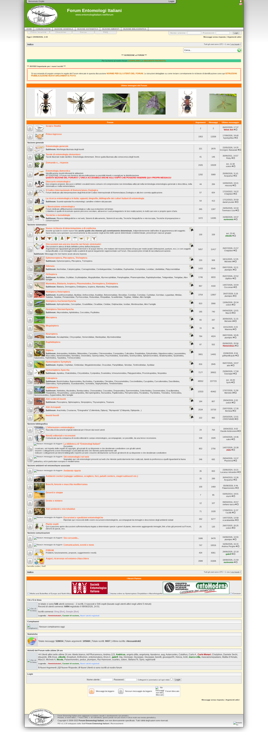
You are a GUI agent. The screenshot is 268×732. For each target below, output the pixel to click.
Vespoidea (161, 373)
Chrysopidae (75, 337)
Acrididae (61, 277)
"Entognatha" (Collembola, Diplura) (92, 410)
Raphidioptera (53, 342)
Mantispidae (100, 337)
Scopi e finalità (53, 126)
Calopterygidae (73, 269)
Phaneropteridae (137, 277)
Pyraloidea (144, 393)
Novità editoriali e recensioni (60, 435)
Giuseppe (228, 374)
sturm (228, 496)
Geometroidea (159, 391)
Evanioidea (106, 373)
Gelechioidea (146, 391)
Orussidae (106, 365)
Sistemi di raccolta (114, 218)
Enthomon (82, 657)
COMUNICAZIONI (43, 29)
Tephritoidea (50, 358)
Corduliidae (118, 269)
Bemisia (228, 411)
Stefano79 (133, 659)
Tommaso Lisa (228, 210)
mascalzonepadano (211, 657)
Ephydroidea (151, 353)
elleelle (228, 236)
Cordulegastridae (104, 269)
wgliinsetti (150, 659)
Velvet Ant (228, 130)
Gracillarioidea (172, 391)
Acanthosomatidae (65, 295)
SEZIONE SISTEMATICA (87, 29)
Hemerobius (228, 346)
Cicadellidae (87, 304)
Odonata (50, 266)
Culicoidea (129, 353)
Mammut (228, 329)
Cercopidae (76, 304)
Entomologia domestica (58, 171)
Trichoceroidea (73, 358)
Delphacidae (117, 304)
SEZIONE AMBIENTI (110, 29)
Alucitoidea (71, 391)
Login (30, 674)
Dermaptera (70, 287)
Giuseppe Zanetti (153, 657)
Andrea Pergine (228, 546)
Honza (179, 657)
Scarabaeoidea (77, 383)
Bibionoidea (82, 353)
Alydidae (77, 295)
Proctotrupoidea (149, 373)
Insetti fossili (52, 415)
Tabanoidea (39, 358)
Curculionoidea (161, 381)
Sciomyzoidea (135, 356)
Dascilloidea (174, 381)
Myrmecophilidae (108, 277)
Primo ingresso (54, 134)
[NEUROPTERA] (81, 238)
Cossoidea (107, 391)
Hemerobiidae (88, 337)
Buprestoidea (75, 381)
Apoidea (60, 373)
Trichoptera (87, 261)
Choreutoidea (96, 391)
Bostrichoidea (63, 381)
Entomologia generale (57, 146)
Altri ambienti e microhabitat (60, 509)
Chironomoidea (105, 353)
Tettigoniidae (167, 277)
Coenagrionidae (88, 269)
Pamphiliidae (117, 365)
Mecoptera (51, 317)
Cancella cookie (33, 566)
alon (228, 365)
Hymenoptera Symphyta (58, 362)
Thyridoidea (155, 393)
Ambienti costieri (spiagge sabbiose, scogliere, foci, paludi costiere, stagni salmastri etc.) (92, 476)
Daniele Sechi (230, 654)
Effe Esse (52, 657)
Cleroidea (109, 381)
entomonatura (95, 657)
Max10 (229, 313)
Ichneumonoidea (119, 373)
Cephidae (69, 365)
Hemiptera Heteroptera (58, 292)
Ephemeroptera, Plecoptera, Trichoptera (66, 258)
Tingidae (127, 297)
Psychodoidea (111, 356)
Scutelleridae (117, 297)
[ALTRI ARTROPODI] (94, 238)
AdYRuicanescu (94, 654)
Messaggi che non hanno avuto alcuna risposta (66, 254)
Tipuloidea (61, 358)
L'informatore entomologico (60, 427)
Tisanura (110, 402)
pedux (83, 659)
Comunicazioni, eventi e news (78, 545)
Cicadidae (98, 304)
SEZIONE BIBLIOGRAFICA (134, 29)
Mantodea (100, 287)
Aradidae (99, 295)
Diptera (49, 350)
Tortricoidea (176, 393)
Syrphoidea (178, 356)
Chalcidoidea (70, 373)
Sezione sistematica (36, 225)
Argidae (60, 365)
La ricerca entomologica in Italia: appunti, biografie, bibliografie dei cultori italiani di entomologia (95, 198)
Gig (121, 657)
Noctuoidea (106, 393)
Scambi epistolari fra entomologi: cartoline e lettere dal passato (84, 201)
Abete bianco (78, 654)
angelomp (144, 654)
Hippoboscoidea (165, 353)
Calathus (183, 654)
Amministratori (54, 616)
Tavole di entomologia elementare (63, 154)
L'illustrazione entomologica (60, 206)
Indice (30, 44)
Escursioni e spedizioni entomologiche (83, 517)
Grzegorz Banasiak (228, 150)
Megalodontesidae (93, 365)
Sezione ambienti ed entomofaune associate (48, 465)
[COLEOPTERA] (36, 238)
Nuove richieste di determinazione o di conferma (71, 228)
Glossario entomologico (58, 181)
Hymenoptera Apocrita (57, 370)
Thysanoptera (99, 402)
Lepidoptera (52, 387)
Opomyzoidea (98, 356)
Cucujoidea (148, 381)
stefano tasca (229, 504)
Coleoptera (51, 378)
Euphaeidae (129, 269)
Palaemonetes (228, 488)
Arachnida (61, 410)
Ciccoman (228, 287)
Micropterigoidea (92, 393)
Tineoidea (165, 393)
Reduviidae (94, 297)
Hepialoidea (51, 393)
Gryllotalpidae (81, 277)
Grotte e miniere (54, 500)
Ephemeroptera (63, 261)
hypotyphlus (228, 138)
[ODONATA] (75, 238)
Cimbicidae (79, 365)
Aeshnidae (61, 269)
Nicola (60, 659)
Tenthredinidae (139, 365)
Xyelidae (150, 365)
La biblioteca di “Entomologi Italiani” (82, 444)
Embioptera (82, 287)
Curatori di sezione (70, 616)
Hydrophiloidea (63, 383)
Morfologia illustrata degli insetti (70, 149)
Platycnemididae (173, 269)
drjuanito (42, 657)
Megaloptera (52, 325)
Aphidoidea (74, 312)
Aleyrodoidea (62, 312)
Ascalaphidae (63, 337)
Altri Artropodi (53, 407)
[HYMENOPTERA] (49, 238)
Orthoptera (51, 274)
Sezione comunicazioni (38, 533)
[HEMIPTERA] (56, 238)
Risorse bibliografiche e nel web (71, 218)
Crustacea (71, 410)
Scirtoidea (89, 383)
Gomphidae (140, 269)
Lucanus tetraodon (228, 472)
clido (228, 450)
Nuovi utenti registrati (89, 616)
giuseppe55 (168, 657)
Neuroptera (52, 334)
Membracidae (137, 304)
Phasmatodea (112, 287)
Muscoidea (50, 356)
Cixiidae (107, 304)
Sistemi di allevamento (95, 218)
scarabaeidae (229, 520)
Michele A (228, 261)
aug (163, 654)
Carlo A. (193, 654)
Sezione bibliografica (37, 424)
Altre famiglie (145, 297)
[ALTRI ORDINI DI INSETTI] (87, 238)
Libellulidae (159, 269)
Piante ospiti (52, 524)
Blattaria (60, 287)
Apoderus (155, 654)
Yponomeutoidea (41, 395)
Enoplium (71, 657)
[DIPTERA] (62, 238)
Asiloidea (72, 353)
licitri (185, 657)
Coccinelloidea (136, 381)
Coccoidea (84, 312)
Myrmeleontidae (114, 337)
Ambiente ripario (72, 470)
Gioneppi (128, 657)
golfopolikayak (228, 356)
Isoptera (91, 287)
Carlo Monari (204, 654)
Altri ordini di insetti (56, 399)
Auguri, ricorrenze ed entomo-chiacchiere (67, 558)
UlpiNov (228, 278)
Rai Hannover (104, 659)
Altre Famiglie (150, 304)
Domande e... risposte (57, 162)
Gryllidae (70, 277)
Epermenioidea (132, 391)
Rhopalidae (105, 297)
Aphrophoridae (63, 304)
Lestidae (150, 269)
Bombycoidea (83, 391)
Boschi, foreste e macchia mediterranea (67, 484)
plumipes (228, 270)
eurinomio (229, 219)
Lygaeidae (169, 295)
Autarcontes (172, 654)
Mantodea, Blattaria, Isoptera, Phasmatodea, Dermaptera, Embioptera (82, 283)
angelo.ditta (132, 654)
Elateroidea (51, 383)
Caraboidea (98, 381)
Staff (44, 566)
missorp (228, 185)
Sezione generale (35, 143)
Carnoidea (93, 353)
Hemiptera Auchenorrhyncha (61, 301)
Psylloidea (94, 312)
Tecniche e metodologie (58, 215)
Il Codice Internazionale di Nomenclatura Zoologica (72, 190)
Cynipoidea (95, 373)
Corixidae (141, 295)
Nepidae (57, 297)
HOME (29, 29)
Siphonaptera (74, 402)
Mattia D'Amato (229, 657)
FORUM (50, 550)
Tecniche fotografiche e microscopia (139, 218)
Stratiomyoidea (165, 356)
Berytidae (123, 295)
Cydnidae (151, 295)
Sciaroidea (123, 356)
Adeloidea (61, 391)
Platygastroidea (134, 373)
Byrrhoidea (87, 381)
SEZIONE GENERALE (63, 29)
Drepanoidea (119, 391)
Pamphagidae (123, 277)
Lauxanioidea (179, 353)
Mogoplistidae (94, 277)
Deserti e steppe (54, 492)
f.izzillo (229, 513)
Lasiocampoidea (77, 393)
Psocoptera (62, 402)
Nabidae (49, 297)
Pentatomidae (69, 297)
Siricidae (128, 365)
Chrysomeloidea (121, 381)
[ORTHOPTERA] (68, 238)
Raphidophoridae (153, 277)
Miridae (178, 295)
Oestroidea (86, 356)
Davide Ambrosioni (228, 431)
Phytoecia (228, 461)
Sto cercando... (71, 538)
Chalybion (228, 194)
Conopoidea (118, 353)
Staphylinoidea (101, 383)
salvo (228, 439)
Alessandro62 (133, 641)
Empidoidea (140, 353)
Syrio (228, 382)
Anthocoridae (88, 295)
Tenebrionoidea (116, 383)
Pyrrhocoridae (82, 297)
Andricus (120, 654)
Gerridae (160, 295)
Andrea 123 (109, 654)
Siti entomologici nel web (76, 457)
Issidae (127, 304)
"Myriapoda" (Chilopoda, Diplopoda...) (125, 410)
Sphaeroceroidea (150, 356)
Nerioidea (75, 356)
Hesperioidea (63, 393)
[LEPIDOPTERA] (43, 238)
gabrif (228, 554)
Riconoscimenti (117, 724)
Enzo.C (107, 657)
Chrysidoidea (83, 373)
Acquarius (228, 176)
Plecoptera (76, 261)
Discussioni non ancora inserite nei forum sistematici (73, 244)
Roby (228, 158)
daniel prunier (228, 202)
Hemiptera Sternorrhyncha (60, 309)
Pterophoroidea (131, 393)
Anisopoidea (62, 353)
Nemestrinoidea (63, 356)
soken (228, 166)
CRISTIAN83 (228, 419)
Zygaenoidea (55, 395)
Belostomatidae (110, 295)
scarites (116, 659)
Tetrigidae (178, 277)
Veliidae (135, 297)
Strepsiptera (86, 402)
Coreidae (132, 295)
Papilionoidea (118, 393)
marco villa (194, 657)
